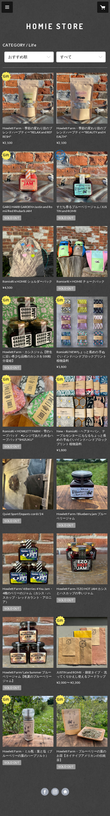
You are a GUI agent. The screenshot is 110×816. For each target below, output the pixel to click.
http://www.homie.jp (65, 792)
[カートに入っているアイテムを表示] (102, 7)
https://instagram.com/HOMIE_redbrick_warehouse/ (55, 792)
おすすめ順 (17, 56)
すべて (66, 56)
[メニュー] (7, 7)
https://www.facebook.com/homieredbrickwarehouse (45, 792)
